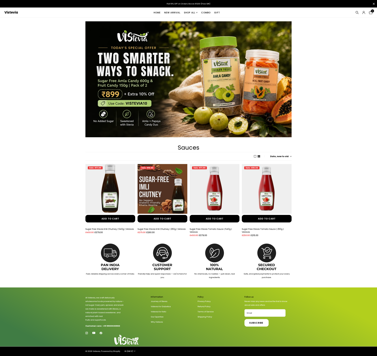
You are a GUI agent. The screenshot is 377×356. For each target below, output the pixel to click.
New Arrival (172, 12)
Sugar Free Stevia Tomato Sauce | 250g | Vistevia (263, 230)
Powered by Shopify (110, 351)
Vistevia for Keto (158, 311)
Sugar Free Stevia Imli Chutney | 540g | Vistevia (109, 229)
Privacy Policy (204, 301)
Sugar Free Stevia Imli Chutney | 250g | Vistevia (162, 229)
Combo (206, 12)
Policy (201, 296)
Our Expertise (157, 316)
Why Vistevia (157, 322)
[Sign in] (363, 12)
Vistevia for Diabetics (161, 306)
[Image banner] (188, 79)
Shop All (189, 12)
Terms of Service (206, 311)
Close (374, 4)
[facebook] (101, 333)
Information (157, 296)
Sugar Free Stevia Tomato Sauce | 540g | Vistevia (211, 230)
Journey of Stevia (159, 301)
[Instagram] (86, 333)
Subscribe (256, 323)
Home (157, 12)
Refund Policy (204, 306)
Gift (217, 12)
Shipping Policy (205, 316)
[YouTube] (93, 333)
